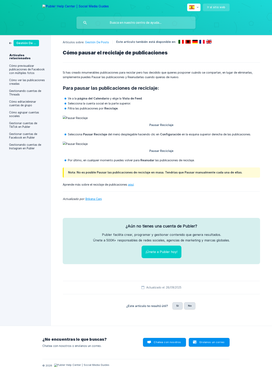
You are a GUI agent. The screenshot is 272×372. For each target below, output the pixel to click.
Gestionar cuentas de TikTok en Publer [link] (23, 125)
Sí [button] (177, 305)
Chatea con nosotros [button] (167, 342)
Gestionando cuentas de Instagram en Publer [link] (25, 146)
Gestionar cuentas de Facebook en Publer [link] (23, 135)
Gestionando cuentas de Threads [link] (25, 92)
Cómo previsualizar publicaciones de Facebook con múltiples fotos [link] (27, 69)
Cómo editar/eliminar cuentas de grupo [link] (22, 103)
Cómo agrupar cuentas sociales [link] (24, 114)
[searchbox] (136, 23)
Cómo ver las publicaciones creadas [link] (27, 82)
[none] (75, 7)
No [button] (190, 305)
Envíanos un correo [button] (212, 342)
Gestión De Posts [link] (97, 42)
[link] (24, 43)
